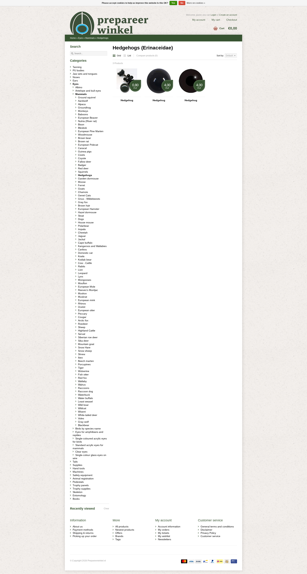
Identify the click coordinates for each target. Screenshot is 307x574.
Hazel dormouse (87, 212)
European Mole (86, 286)
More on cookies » (196, 3)
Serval (81, 334)
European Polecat (88, 144)
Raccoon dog (85, 391)
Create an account (228, 15)
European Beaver (88, 117)
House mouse (86, 222)
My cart (216, 19)
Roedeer (83, 323)
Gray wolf (83, 421)
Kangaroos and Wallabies (92, 246)
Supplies (77, 465)
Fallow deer (84, 161)
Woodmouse (85, 134)
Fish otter (83, 374)
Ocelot (81, 306)
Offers (118, 533)
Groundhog (84, 107)
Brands (119, 536)
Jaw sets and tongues (85, 73)
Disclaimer (206, 529)
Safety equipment (82, 475)
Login (213, 15)
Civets (81, 154)
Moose (82, 181)
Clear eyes (81, 451)
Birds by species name (88, 428)
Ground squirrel (87, 97)
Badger (82, 165)
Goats (81, 188)
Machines (78, 471)
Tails (75, 461)
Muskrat (82, 296)
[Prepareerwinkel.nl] (112, 19)
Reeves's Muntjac (88, 290)
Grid (119, 55)
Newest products (124, 529)
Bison (81, 124)
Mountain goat (86, 344)
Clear (106, 508)
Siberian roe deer (88, 337)
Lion (80, 269)
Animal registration (83, 478)
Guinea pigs (84, 151)
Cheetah (83, 232)
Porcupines (84, 364)
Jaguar (82, 236)
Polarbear (83, 225)
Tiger (81, 367)
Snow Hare (84, 347)
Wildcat (82, 408)
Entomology (79, 495)
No (182, 3)
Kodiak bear (84, 259)
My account (198, 19)
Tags (118, 539)
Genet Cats (84, 195)
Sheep (81, 327)
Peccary (82, 313)
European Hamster (88, 209)
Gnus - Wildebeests (89, 198)
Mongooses (84, 279)
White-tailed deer (87, 415)
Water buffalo (85, 398)
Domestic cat (85, 252)
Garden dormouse (88, 178)
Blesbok (82, 127)
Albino (78, 87)
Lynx (80, 276)
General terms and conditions (217, 526)
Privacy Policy (208, 533)
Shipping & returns (83, 533)
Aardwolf (83, 100)
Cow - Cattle (85, 263)
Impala (82, 229)
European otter (86, 310)
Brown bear (84, 138)
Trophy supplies (81, 488)
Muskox (82, 293)
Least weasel (85, 401)
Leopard (82, 273)
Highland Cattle (86, 330)
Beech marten (86, 361)
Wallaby (82, 381)
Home (73, 38)
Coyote (82, 158)
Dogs (81, 219)
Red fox (82, 377)
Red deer (83, 168)
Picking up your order (85, 536)
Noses (76, 77)
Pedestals (78, 481)
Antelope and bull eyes (88, 90)
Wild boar (83, 404)
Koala (81, 256)
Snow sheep (85, 350)
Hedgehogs (102, 38)
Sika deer (83, 340)
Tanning (77, 67)
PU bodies (78, 70)
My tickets (163, 533)
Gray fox (83, 202)
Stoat (81, 215)
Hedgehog (127, 100)
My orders (163, 529)
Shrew (81, 354)
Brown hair (84, 205)
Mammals (90, 38)
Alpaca (82, 104)
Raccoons (83, 388)
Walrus (82, 384)
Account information (169, 526)
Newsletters (164, 539)
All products (121, 526)
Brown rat (83, 141)
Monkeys (83, 111)
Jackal (81, 239)
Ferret (81, 185)
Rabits (81, 266)
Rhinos (82, 303)
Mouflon (82, 283)
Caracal (82, 148)
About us (78, 526)
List (129, 55)
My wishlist (164, 536)
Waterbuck (84, 394)
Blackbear (83, 425)
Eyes (80, 38)
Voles (81, 418)
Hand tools (79, 468)
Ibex (80, 357)
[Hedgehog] (127, 95)
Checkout (231, 19)
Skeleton (77, 492)
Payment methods (83, 529)
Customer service (210, 536)
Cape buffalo (85, 242)
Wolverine (83, 371)
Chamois (83, 192)
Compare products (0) (147, 55)
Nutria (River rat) (87, 121)
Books (76, 498)
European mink (86, 300)
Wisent (82, 411)
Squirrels (83, 171)
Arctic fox (83, 320)
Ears (75, 80)
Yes (173, 3)
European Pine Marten (90, 131)
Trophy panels (81, 485)
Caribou (82, 249)
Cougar (82, 317)
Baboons (83, 114)
